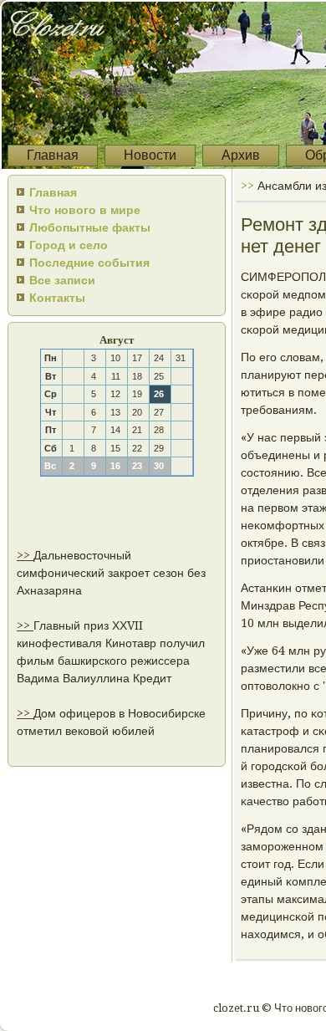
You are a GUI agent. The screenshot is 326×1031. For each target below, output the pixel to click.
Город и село (68, 245)
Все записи (62, 280)
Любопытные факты (89, 227)
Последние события (89, 262)
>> (25, 555)
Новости (150, 155)
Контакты (57, 297)
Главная (53, 155)
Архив (241, 155)
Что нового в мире (84, 210)
